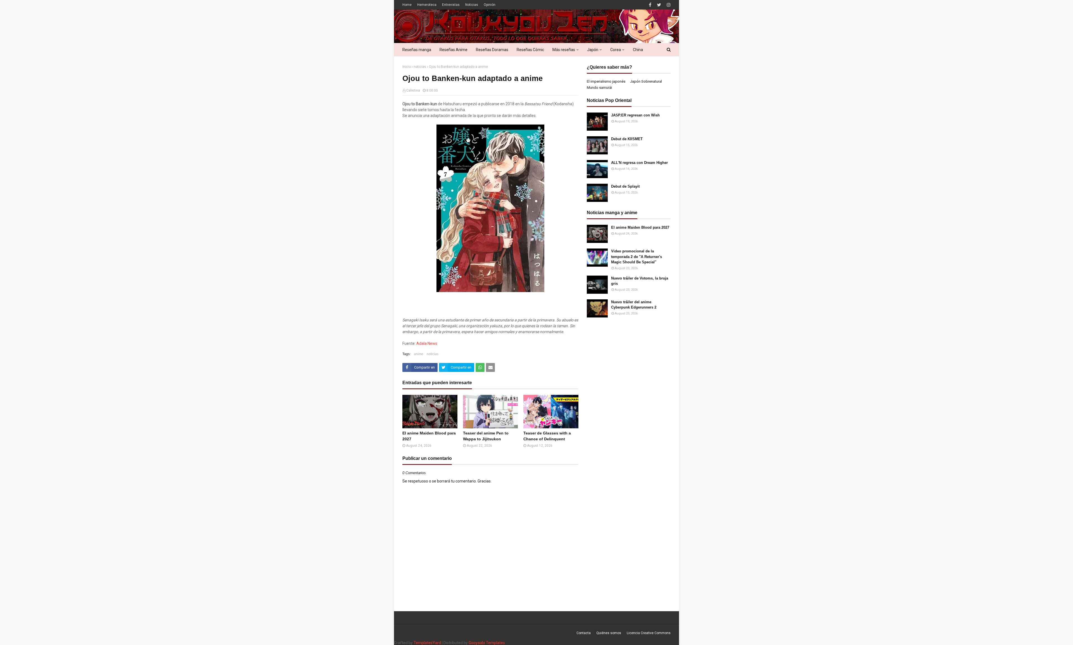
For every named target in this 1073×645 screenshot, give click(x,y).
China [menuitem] (638, 49)
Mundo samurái (599, 87)
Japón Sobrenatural (646, 81)
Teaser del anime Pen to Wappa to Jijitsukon (486, 436)
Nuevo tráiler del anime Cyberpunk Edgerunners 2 (633, 305)
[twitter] (659, 5)
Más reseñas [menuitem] (563, 49)
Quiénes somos (608, 633)
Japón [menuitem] (592, 49)
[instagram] (668, 5)
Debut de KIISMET (627, 139)
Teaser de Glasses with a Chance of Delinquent (547, 436)
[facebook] (650, 5)
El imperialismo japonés (606, 81)
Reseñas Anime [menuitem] (453, 49)
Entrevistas (451, 5)
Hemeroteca (426, 5)
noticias (420, 67)
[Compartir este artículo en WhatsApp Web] (480, 367)
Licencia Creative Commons (649, 633)
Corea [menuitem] (615, 49)
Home (407, 5)
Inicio (406, 67)
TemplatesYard (427, 643)
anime (418, 354)
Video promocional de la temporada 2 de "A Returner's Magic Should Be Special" (636, 256)
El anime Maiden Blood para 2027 (429, 436)
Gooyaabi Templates (487, 643)
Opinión (489, 5)
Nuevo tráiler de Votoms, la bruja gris (639, 281)
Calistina (413, 90)
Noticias (471, 5)
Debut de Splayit (625, 186)
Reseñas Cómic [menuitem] (530, 49)
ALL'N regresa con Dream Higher (639, 163)
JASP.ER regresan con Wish (635, 115)
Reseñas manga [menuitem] (416, 49)
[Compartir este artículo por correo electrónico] (490, 367)
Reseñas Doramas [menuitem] (492, 49)
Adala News (426, 343)
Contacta (583, 633)
